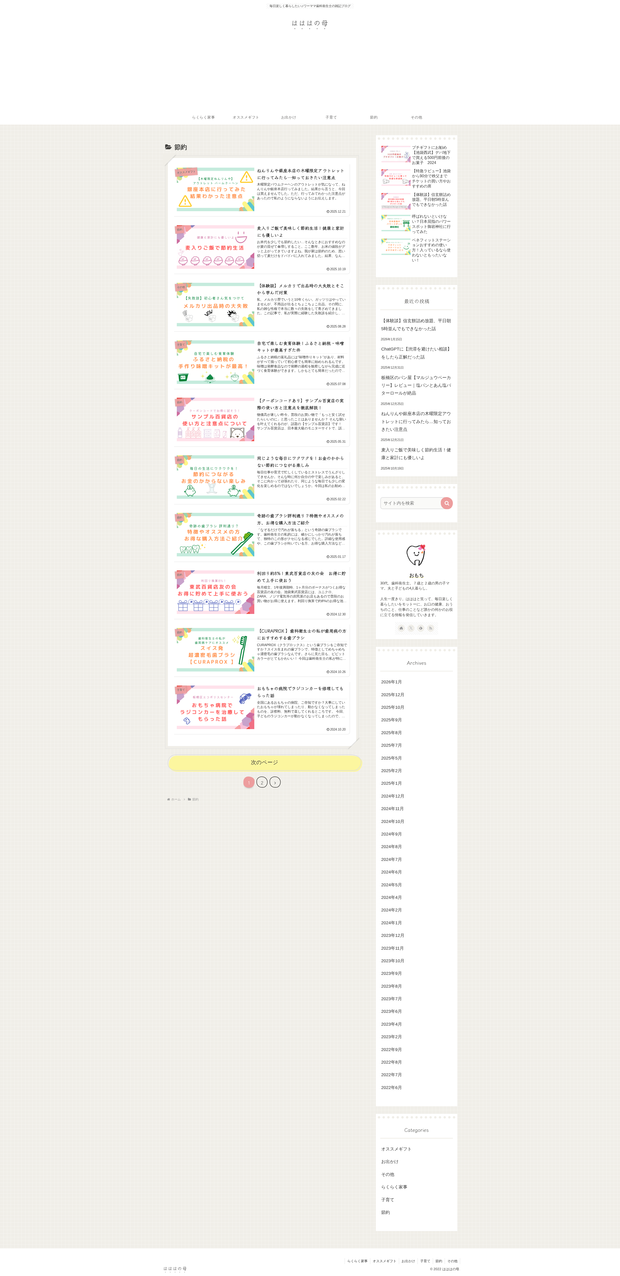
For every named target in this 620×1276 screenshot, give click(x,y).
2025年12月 (392, 694)
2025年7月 (391, 745)
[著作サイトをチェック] (401, 628)
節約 (385, 1212)
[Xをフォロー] (411, 628)
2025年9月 (391, 719)
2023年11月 (392, 948)
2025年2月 (391, 770)
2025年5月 (391, 757)
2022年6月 (391, 1087)
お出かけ (390, 1161)
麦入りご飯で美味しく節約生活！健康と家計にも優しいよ (416, 454)
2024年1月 (391, 922)
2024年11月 (392, 808)
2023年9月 (391, 973)
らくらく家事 (394, 1187)
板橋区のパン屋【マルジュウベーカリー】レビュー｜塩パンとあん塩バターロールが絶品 (416, 385)
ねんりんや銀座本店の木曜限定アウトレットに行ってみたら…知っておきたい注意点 (416, 421)
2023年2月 (391, 1036)
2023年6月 (391, 1011)
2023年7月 (391, 998)
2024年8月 (391, 846)
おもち (416, 575)
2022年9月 (391, 1049)
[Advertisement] (310, 74)
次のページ (264, 762)
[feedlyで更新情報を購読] (421, 628)
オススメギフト (396, 1149)
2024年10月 (392, 821)
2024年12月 (392, 795)
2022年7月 (391, 1074)
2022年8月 (391, 1062)
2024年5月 (391, 884)
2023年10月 (392, 960)
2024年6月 (391, 872)
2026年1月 (391, 681)
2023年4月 (391, 1024)
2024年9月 (391, 834)
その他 (387, 1174)
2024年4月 (391, 897)
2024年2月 (391, 910)
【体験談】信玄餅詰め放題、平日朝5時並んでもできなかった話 (416, 324)
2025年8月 (391, 732)
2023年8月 (391, 986)
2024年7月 (391, 859)
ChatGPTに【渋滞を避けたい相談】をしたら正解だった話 (416, 353)
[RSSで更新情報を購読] (431, 628)
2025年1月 (391, 783)
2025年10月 (392, 707)
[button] (447, 503)
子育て (387, 1199)
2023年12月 (392, 935)
